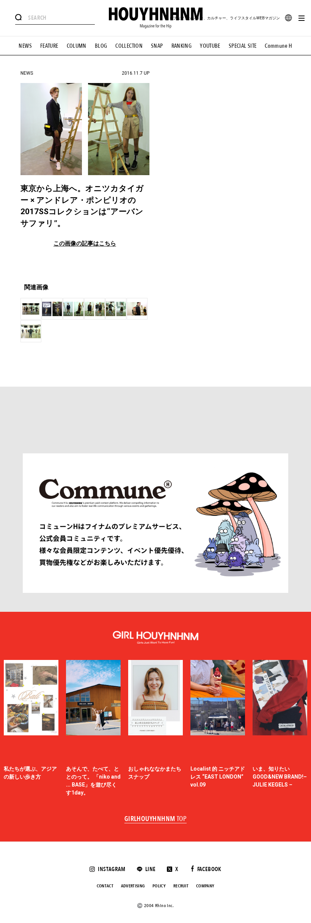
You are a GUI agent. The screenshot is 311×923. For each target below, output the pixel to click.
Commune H (278, 46)
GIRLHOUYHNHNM (155, 819)
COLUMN (76, 46)
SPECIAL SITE (243, 46)
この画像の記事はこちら (84, 243)
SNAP (157, 46)
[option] (31, 728)
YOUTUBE (210, 46)
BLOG (101, 46)
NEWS (25, 46)
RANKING (181, 46)
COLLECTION (129, 46)
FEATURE (49, 46)
